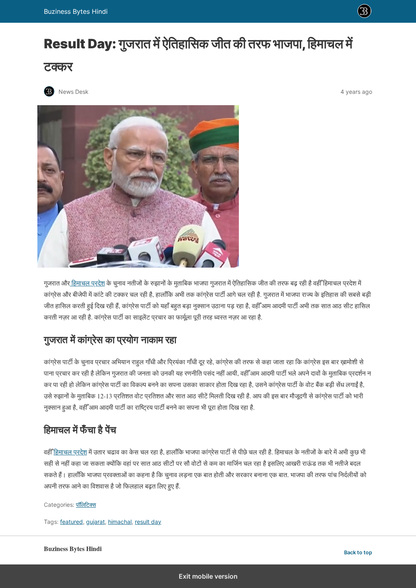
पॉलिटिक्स (86, 504)
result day (148, 521)
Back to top (358, 552)
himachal (120, 521)
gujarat (95, 521)
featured (71, 521)
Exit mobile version (208, 576)
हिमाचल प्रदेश (87, 283)
